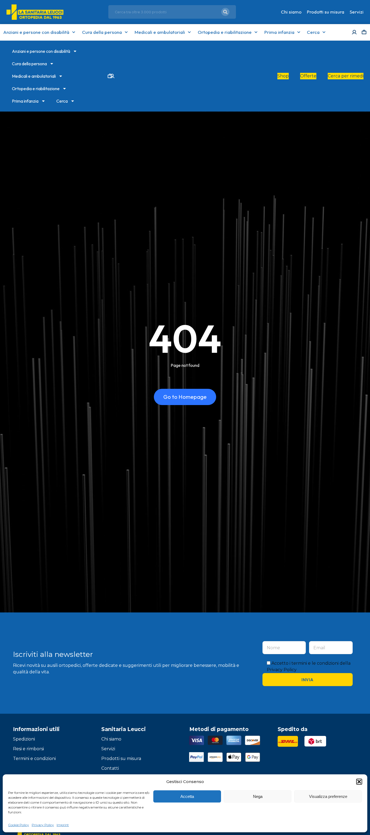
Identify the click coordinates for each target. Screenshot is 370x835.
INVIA (307, 679)
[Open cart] (364, 32)
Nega (257, 796)
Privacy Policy (43, 825)
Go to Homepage (185, 396)
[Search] (225, 12)
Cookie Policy (18, 825)
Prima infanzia (279, 32)
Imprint (63, 825)
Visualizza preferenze (328, 796)
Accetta (187, 796)
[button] (359, 781)
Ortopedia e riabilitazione (225, 32)
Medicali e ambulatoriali (160, 32)
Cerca (313, 32)
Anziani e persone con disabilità (36, 32)
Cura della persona (102, 32)
